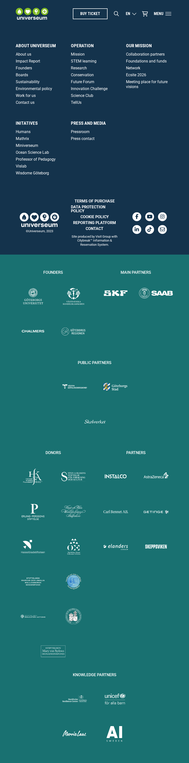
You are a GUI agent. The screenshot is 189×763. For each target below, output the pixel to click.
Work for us (26, 95)
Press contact (82, 138)
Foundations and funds (146, 61)
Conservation (82, 75)
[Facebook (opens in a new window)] (136, 216)
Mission (78, 54)
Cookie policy (94, 216)
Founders (24, 68)
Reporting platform (94, 222)
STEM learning (83, 61)
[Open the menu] (168, 14)
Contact (94, 228)
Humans (23, 131)
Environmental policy (34, 88)
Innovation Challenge (89, 88)
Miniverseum (27, 145)
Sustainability (28, 81)
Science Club (82, 95)
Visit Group (103, 236)
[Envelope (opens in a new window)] (162, 229)
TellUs (76, 102)
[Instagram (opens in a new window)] (162, 216)
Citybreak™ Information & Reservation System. (94, 242)
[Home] (32, 14)
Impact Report (28, 61)
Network (133, 68)
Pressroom (80, 131)
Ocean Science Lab (32, 152)
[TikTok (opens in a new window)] (149, 229)
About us (23, 54)
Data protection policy (88, 209)
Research (79, 68)
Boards (22, 75)
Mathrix (22, 138)
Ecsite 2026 (136, 75)
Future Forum (82, 81)
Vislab (21, 166)
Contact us (25, 102)
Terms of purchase (95, 201)
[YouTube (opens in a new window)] (149, 216)
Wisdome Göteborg (32, 173)
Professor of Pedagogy (36, 159)
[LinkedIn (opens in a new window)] (136, 229)
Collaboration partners (145, 54)
